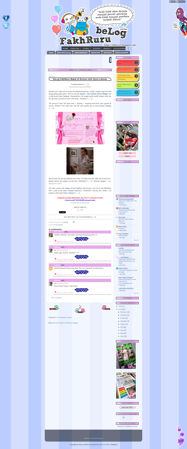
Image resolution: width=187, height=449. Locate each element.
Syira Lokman (68, 190)
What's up (121, 228)
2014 (120, 306)
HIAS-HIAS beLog (64, 53)
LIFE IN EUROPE (121, 53)
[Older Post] (106, 309)
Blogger (100, 438)
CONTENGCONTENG (126, 288)
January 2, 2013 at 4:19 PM (65, 241)
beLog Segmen (58, 225)
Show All (136, 240)
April (122, 336)
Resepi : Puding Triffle (124, 69)
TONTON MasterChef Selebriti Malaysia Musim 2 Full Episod (125, 77)
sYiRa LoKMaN (62, 250)
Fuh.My (121, 248)
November (123, 315)
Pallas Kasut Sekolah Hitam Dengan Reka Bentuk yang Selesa (126, 261)
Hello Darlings (122, 235)
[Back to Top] (181, 436)
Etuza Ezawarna (62, 283)
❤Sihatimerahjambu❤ (126, 199)
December (123, 312)
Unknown (57, 265)
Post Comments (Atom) (64, 317)
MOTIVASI (107, 53)
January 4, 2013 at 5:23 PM (65, 292)
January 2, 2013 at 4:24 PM (65, 259)
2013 (120, 309)
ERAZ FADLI (123, 268)
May (122, 333)
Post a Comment (56, 298)
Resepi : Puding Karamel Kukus (125, 63)
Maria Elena (122, 226)
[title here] (6, 21)
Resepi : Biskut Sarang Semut (124, 85)
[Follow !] (172, 2)
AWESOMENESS (80, 53)
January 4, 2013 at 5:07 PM (65, 275)
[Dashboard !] (181, 2)
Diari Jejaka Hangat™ (125, 277)
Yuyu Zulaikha (123, 234)
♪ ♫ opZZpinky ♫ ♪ (124, 257)
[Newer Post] (54, 309)
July (121, 327)
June (122, 330)
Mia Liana (121, 217)
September (123, 321)
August (122, 324)
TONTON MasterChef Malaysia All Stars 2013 (125, 92)
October (123, 318)
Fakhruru (57, 247)
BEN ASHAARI (123, 208)
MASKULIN (95, 53)
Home (66, 48)
